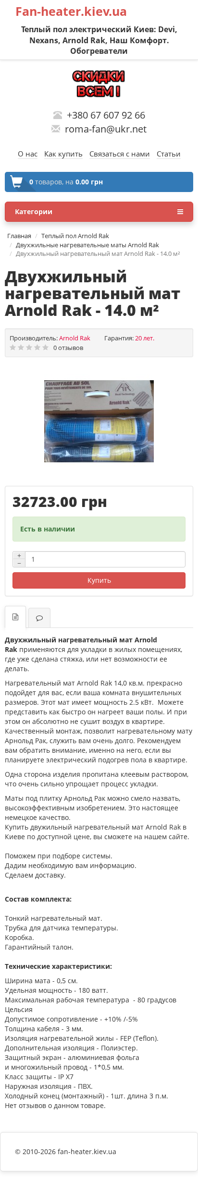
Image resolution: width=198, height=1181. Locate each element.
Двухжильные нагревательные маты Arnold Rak (87, 245)
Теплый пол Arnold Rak (75, 235)
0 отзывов (68, 347)
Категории (33, 211)
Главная (19, 235)
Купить (99, 580)
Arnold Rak (74, 338)
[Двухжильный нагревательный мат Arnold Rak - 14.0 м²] (99, 421)
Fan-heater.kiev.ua (71, 11)
